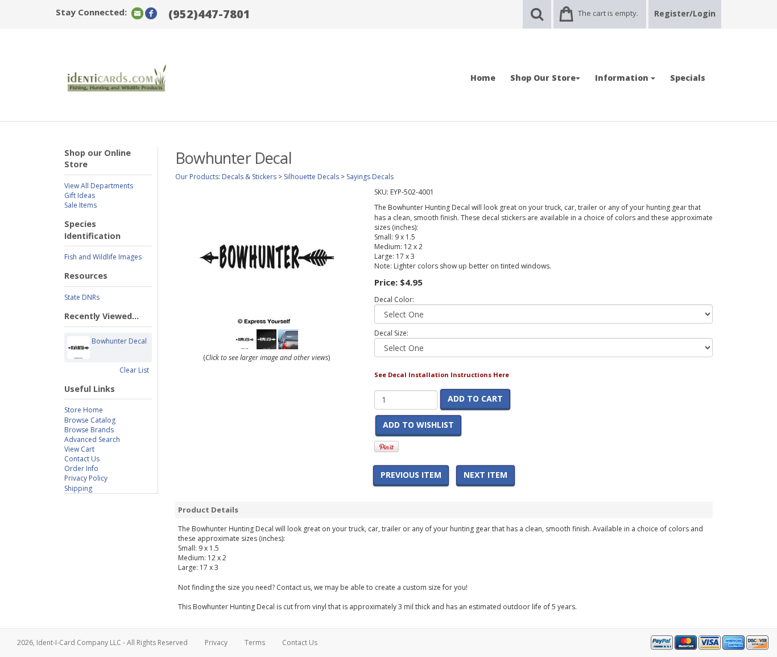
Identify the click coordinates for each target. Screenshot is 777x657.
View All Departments (98, 186)
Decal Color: (394, 299)
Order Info (81, 468)
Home (482, 77)
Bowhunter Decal (119, 341)
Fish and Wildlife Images (103, 257)
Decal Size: (391, 333)
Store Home (83, 410)
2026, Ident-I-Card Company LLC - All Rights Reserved (102, 642)
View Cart (79, 449)
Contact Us (82, 459)
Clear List (134, 370)
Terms (255, 642)
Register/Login (685, 13)
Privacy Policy (86, 478)
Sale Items (80, 205)
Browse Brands (89, 430)
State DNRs (82, 297)
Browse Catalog (89, 420)
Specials (687, 77)
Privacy (216, 642)
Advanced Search (92, 439)
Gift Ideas (79, 195)
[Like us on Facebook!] (151, 13)
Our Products (196, 176)
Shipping (78, 488)
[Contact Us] (137, 13)
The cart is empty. (608, 13)
